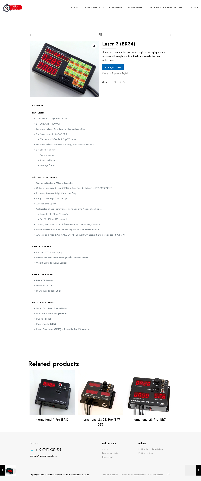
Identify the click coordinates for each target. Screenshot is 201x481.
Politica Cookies (155, 474)
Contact (105, 449)
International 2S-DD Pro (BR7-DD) (100, 422)
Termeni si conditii (110, 474)
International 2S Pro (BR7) (149, 419)
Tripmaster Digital (120, 73)
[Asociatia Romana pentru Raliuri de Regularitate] (12, 7)
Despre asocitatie (110, 453)
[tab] (37, 106)
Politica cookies (145, 453)
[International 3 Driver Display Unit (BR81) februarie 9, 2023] (8, 470)
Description (37, 105)
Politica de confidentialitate (150, 449)
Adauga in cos (113, 67)
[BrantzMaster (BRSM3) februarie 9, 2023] (193, 470)
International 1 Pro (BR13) (52, 419)
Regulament (107, 457)
